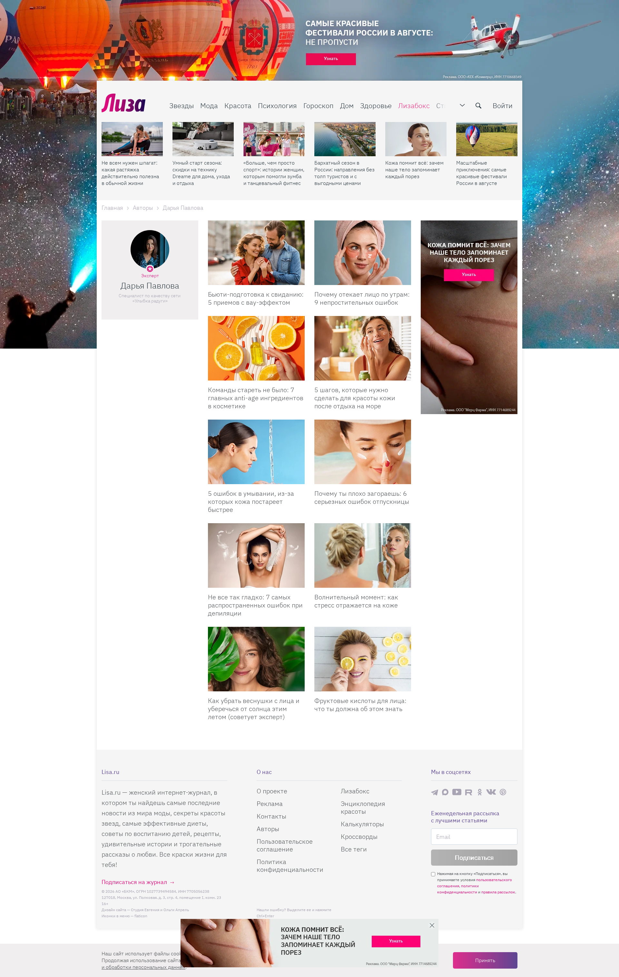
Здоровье (376, 105)
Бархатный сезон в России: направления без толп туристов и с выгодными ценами (344, 172)
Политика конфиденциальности (290, 865)
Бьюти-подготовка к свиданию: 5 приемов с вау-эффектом (256, 298)
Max (445, 792)
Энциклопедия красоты (363, 807)
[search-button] (478, 105)
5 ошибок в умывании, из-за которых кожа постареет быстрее (251, 501)
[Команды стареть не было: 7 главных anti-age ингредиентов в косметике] (256, 348)
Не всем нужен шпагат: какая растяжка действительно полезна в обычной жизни (130, 172)
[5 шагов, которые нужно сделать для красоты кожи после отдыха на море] (362, 348)
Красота (237, 105)
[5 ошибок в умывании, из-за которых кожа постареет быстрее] (256, 452)
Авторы (268, 828)
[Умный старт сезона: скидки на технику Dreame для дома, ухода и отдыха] (203, 139)
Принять (485, 960)
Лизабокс (414, 105)
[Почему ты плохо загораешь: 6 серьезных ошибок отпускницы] (362, 452)
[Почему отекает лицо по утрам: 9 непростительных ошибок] (362, 252)
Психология (277, 105)
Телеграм (434, 792)
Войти (503, 105)
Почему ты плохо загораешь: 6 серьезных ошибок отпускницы (361, 497)
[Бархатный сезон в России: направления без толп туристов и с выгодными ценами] (345, 139)
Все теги (354, 849)
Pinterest (503, 792)
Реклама (270, 803)
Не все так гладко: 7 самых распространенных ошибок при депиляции (255, 605)
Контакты (271, 816)
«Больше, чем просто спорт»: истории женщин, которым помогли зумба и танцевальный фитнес (273, 172)
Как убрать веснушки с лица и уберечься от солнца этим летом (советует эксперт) (254, 708)
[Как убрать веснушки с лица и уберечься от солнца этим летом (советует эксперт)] (256, 659)
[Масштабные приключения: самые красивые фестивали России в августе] (486, 139)
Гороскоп (318, 105)
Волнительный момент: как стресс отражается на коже (356, 601)
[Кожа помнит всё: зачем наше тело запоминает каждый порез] (416, 139)
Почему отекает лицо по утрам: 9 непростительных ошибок (362, 298)
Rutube (469, 792)
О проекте (272, 791)
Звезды (181, 105)
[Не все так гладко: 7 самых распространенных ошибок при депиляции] (256, 555)
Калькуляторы (362, 823)
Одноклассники (479, 792)
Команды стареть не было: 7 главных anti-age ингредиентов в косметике (255, 397)
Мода (209, 105)
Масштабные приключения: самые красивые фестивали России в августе (481, 172)
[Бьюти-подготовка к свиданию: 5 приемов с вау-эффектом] (256, 252)
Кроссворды (359, 836)
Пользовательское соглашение (285, 845)
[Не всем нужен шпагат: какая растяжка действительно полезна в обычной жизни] (132, 139)
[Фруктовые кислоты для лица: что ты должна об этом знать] (362, 659)
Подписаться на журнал (134, 882)
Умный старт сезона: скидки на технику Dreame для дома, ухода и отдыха (201, 172)
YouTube (456, 792)
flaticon (140, 915)
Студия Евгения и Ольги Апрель (160, 909)
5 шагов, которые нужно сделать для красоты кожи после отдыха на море (354, 397)
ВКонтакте (491, 792)
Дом (347, 105)
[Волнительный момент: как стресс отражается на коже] (362, 555)
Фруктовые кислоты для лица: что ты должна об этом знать (360, 704)
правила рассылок (498, 892)
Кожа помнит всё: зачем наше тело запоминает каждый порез (414, 169)
